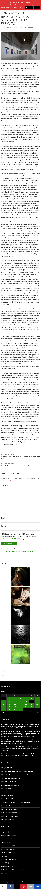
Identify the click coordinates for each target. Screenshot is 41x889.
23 (15, 707)
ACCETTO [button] (29, 7)
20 (37, 704)
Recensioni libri (5, 866)
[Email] (30, 886)
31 (20, 709)
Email (3, 518)
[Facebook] (10, 886)
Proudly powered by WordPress (17, 882)
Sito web (4, 526)
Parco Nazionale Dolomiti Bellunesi (11, 778)
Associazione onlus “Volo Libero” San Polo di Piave (16, 802)
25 (26, 707)
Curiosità (3, 842)
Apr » (38, 712)
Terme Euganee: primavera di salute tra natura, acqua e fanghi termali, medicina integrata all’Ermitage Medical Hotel (20, 735)
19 (31, 704)
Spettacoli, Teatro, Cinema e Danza (11, 870)
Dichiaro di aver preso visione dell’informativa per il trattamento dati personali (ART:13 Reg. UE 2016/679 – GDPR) (20, 536)
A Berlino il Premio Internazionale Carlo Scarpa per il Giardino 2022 (20, 457)
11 (26, 701)
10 (20, 701)
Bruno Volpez (5, 753)
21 (4, 707)
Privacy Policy (4, 882)
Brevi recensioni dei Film (8, 835)
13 (37, 701)
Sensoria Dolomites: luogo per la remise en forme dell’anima (20, 465)
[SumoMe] (37, 886)
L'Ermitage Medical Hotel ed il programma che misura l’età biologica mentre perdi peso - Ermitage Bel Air (19, 740)
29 (9, 709)
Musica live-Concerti (7, 859)
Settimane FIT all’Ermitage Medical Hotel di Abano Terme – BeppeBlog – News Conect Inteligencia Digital (20, 725)
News (2, 863)
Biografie (3, 832)
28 (4, 709)
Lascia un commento (26, 27)
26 (31, 707)
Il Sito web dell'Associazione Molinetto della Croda (16, 775)
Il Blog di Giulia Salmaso (8, 768)
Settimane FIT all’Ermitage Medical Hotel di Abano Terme (19, 727)
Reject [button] (37, 7)
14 (4, 704)
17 (20, 704)
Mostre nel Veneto (6, 852)
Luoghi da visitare (6, 846)
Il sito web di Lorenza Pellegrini (10, 816)
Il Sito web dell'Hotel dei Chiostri (10, 805)
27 (37, 707)
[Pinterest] (23, 886)
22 (9, 707)
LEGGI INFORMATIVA (15, 538)
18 (26, 704)
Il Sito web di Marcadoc (8, 819)
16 (15, 704)
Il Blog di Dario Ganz (7, 795)
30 (15, 709)
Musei (3, 856)
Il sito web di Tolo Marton (8, 781)
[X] (17, 886)
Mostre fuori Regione (7, 849)
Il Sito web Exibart (6, 788)
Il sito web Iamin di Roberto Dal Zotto (12, 799)
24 (20, 707)
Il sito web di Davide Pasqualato (10, 809)
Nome (3, 510)
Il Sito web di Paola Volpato (9, 812)
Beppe (15, 27)
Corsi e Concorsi (6, 839)
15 (9, 704)
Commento (5, 485)
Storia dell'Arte (5, 873)
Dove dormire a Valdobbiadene (10, 785)
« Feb (2, 712)
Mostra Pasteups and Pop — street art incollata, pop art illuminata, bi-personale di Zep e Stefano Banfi (20, 754)
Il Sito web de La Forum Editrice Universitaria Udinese (17, 771)
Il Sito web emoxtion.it (7, 792)
